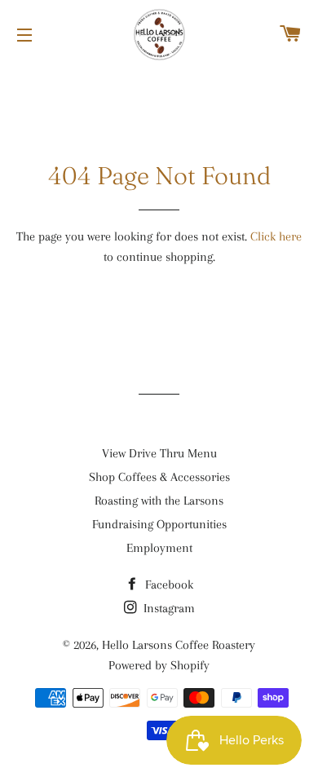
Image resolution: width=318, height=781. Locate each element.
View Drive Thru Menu (159, 453)
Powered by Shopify (159, 665)
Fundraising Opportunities (159, 524)
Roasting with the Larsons (159, 500)
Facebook (167, 584)
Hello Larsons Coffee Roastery (178, 645)
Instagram (167, 608)
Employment (159, 548)
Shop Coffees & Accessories (159, 477)
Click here (276, 236)
